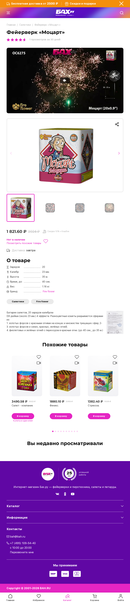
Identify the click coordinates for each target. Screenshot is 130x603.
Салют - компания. (22, 405)
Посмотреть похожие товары (24, 243)
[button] (12, 155)
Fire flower (42, 301)
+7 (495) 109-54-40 (23, 543)
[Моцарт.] (65, 155)
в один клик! (23, 421)
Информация (17, 517)
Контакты (14, 529)
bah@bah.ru (17, 536)
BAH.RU (45, 588)
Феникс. (54, 405)
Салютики (18, 301)
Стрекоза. (93, 405)
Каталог (13, 506)
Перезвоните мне (22, 552)
